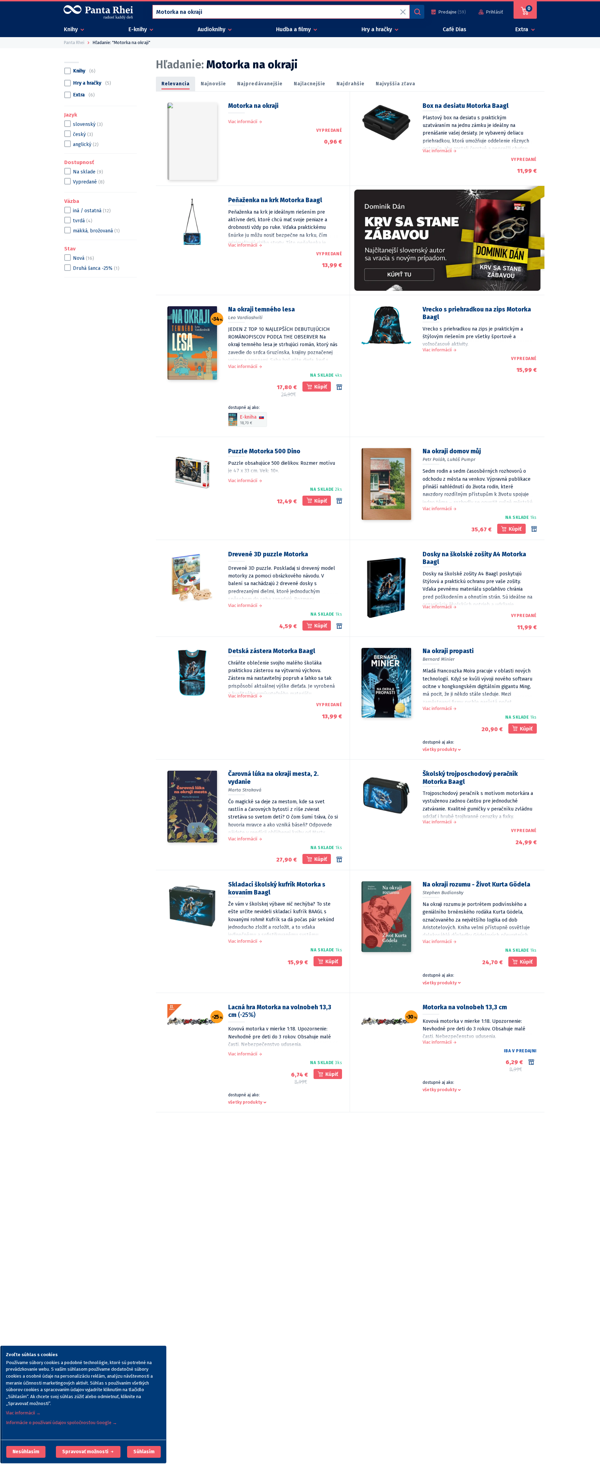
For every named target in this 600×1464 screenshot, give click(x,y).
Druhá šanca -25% (96, 268)
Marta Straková (244, 790)
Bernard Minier (439, 659)
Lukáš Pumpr (461, 459)
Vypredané (89, 182)
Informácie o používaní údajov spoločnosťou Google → (61, 1422)
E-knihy (138, 29)
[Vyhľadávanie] (417, 12)
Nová (83, 258)
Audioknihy (212, 29)
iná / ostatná (92, 210)
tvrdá (82, 220)
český (83, 134)
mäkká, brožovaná (96, 230)
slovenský (88, 124)
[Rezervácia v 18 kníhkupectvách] (339, 859)
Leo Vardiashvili (245, 317)
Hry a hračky (377, 29)
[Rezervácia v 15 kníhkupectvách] (339, 501)
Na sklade (88, 171)
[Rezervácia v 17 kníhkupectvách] (339, 626)
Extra (522, 29)
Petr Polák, (434, 459)
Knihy (71, 29)
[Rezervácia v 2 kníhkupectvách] (532, 1062)
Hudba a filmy (294, 29)
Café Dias (454, 29)
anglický (86, 144)
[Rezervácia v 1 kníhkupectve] (534, 529)
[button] (25, 1452)
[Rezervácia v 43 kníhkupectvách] (339, 387)
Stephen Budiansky (443, 893)
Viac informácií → (23, 1412)
